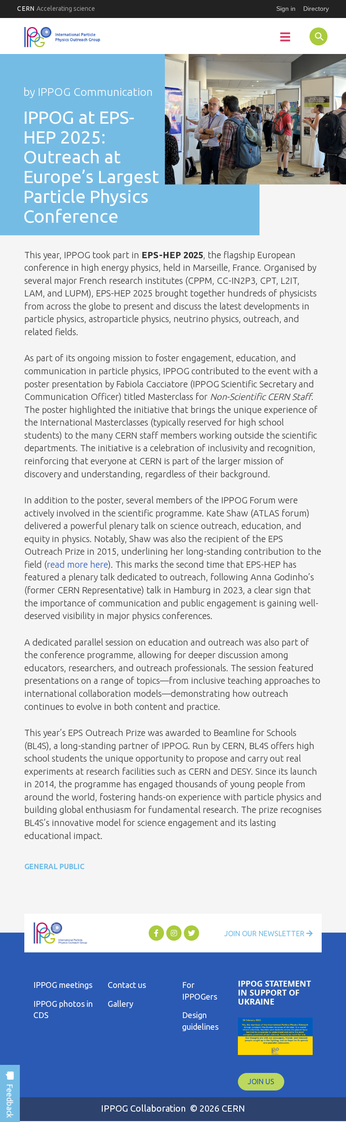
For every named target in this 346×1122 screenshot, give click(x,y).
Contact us (127, 984)
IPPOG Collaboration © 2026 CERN (173, 1108)
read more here (77, 564)
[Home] (62, 37)
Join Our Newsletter (265, 933)
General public (54, 866)
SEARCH (310, 36)
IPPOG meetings (62, 984)
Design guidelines (200, 1020)
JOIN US (261, 1081)
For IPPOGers (199, 990)
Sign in (286, 8)
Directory (316, 8)
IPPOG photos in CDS (63, 1009)
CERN (56, 8)
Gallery (120, 1003)
